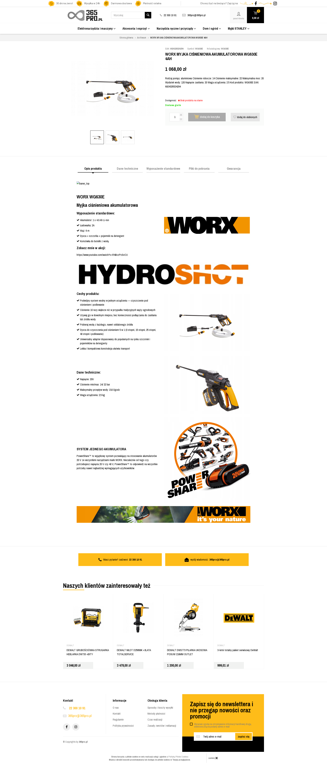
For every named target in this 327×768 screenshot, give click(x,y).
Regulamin (118, 719)
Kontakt (117, 713)
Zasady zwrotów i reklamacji (161, 725)
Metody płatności (156, 713)
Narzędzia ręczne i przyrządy (175, 28)
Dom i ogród (210, 28)
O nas (116, 707)
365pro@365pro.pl (196, 15)
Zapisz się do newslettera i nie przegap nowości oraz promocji (221, 710)
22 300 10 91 (77, 708)
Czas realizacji (154, 719)
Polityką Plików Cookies (178, 756)
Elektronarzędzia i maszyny (95, 28)
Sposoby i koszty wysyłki (160, 707)
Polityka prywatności (123, 725)
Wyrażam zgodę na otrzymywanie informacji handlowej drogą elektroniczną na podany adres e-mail (222, 725)
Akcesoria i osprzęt (134, 28)
